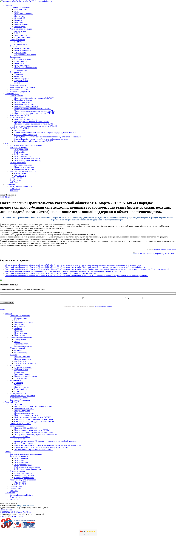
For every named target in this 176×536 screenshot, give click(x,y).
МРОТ (17, 33)
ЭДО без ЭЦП (20, 176)
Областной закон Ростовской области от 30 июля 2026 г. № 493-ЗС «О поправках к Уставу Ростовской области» (50, 273)
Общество (18, 76)
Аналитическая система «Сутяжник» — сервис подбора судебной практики (45, 132)
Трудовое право (20, 70)
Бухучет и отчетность (23, 59)
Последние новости (18, 85)
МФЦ (16, 12)
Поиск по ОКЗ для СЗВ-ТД (25, 119)
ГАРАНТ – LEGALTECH (20, 128)
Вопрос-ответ (15, 57)
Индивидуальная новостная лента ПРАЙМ (31, 122)
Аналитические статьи (19, 89)
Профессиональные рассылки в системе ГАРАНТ (34, 124)
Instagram (3, 516)
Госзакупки (19, 63)
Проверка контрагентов (24, 167)
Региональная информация (21, 29)
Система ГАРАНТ (12, 94)
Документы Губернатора (20, 91)
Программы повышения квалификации (26, 145)
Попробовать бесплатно (24, 100)
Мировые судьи (20, 9)
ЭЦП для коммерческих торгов (27, 158)
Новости (8, 5)
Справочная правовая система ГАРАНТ (164, 249)
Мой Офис (14, 182)
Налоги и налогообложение (25, 68)
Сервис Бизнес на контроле (25, 135)
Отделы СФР (19, 18)
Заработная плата (21, 35)
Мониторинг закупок (23, 165)
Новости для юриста (22, 50)
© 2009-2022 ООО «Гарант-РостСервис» (16, 512)
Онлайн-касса (15, 180)
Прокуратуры (20, 27)
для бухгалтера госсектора (25, 55)
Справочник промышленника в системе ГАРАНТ (34, 111)
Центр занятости (21, 25)
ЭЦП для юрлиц (21, 150)
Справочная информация (20, 7)
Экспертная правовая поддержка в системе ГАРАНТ (35, 126)
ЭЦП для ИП (19, 152)
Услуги (8, 143)
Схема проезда (6, 510)
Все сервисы (19, 130)
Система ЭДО (20, 173)
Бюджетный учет (21, 61)
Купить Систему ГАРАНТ (20, 115)
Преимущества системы (24, 104)
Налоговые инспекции (23, 14)
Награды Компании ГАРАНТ (21, 186)
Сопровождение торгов (24, 169)
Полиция (18, 20)
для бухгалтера (20, 53)
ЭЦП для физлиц (21, 154)
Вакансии (14, 191)
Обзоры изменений (17, 40)
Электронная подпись (19, 148)
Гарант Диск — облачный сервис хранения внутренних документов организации (47, 137)
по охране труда (20, 44)
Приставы (18, 22)
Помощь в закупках (18, 163)
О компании (10, 184)
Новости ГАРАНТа (22, 48)
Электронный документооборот (23, 171)
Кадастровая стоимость (23, 37)
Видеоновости (15, 72)
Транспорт (18, 74)
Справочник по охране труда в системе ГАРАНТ (34, 113)
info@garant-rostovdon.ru (26, 505)
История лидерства (22, 102)
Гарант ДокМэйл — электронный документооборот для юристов (41, 139)
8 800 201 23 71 (6, 197)
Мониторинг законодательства (22, 87)
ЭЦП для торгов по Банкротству (27, 161)
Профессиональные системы (26, 107)
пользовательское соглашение (103, 306)
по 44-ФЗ (18, 42)
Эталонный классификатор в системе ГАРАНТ (33, 141)
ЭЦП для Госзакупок (22, 156)
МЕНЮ (3, 309)
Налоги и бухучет (21, 78)
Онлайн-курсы (16, 178)
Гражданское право (22, 66)
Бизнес (17, 83)
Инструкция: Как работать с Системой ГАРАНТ (34, 98)
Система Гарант (16, 96)
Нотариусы (19, 16)
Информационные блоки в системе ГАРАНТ (32, 109)
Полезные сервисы (17, 117)
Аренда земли (20, 31)
